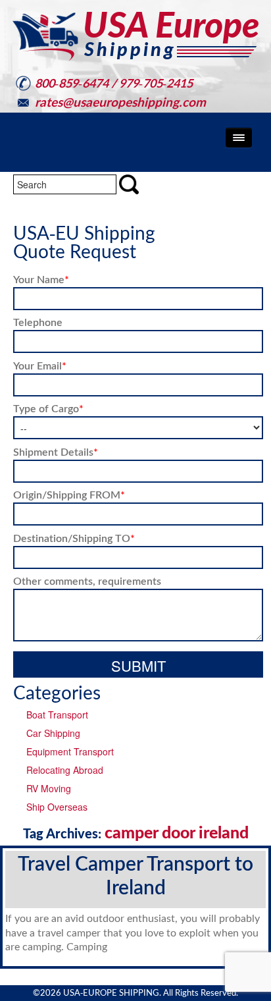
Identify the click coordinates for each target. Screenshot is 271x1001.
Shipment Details (55, 451)
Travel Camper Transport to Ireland (135, 874)
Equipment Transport (70, 751)
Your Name (41, 279)
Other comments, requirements (87, 580)
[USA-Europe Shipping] (135, 36)
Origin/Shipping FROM (69, 494)
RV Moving (48, 788)
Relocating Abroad (64, 769)
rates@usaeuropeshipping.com (120, 101)
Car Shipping (53, 733)
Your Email (39, 365)
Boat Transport (57, 714)
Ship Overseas (56, 806)
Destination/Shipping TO (74, 537)
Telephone (37, 321)
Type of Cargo (48, 408)
